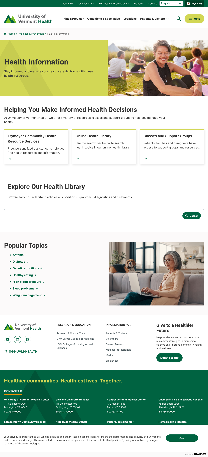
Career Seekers (114, 344)
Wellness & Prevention (31, 33)
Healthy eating (23, 275)
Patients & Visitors (152, 18)
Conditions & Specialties (103, 18)
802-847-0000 (12, 411)
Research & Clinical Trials (70, 333)
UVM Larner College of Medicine (75, 338)
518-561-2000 (167, 411)
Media (109, 355)
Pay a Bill (67, 3)
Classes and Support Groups (167, 136)
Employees (112, 360)
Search (194, 215)
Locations (130, 18)
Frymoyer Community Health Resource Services (32, 138)
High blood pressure (27, 282)
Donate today (169, 357)
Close (182, 438)
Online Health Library (93, 136)
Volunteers (112, 338)
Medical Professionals (118, 349)
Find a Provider (74, 18)
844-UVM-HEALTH (23, 351)
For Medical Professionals (114, 3)
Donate (138, 3)
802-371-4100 (115, 411)
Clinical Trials (86, 3)
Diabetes (19, 261)
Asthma (18, 255)
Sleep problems (23, 288)
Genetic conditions (26, 268)
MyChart (197, 3)
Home (11, 33)
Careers (152, 3)
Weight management (27, 295)
